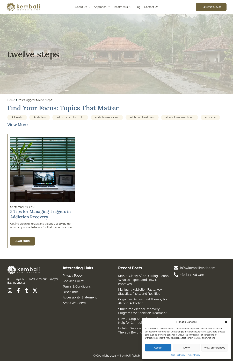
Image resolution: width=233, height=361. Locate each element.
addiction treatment (142, 117)
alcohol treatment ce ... (179, 117)
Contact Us (151, 7)
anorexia (210, 117)
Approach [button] (100, 7)
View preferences (214, 347)
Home (11, 100)
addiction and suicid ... (70, 117)
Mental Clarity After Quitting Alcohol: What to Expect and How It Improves (144, 280)
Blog (138, 7)
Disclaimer (70, 292)
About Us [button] (81, 7)
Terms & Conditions (77, 286)
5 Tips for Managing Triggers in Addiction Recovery (40, 214)
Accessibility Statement (80, 297)
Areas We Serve (74, 303)
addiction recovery (107, 117)
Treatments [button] (120, 7)
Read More (22, 241)
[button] (226, 322)
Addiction (40, 117)
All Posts (17, 117)
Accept (158, 347)
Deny (186, 347)
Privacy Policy (193, 355)
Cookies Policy (178, 355)
